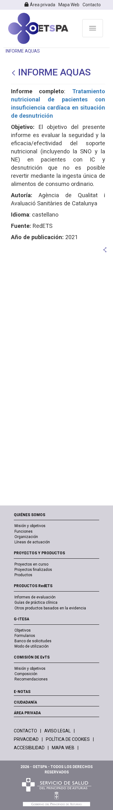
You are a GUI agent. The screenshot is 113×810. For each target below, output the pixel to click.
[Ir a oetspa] (38, 28)
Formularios (24, 635)
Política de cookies (68, 739)
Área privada (42, 4)
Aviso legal (57, 730)
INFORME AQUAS (23, 51)
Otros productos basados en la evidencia (50, 608)
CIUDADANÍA (25, 702)
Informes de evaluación (35, 597)
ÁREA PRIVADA (27, 713)
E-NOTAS (22, 692)
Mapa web (63, 747)
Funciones (23, 531)
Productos (23, 575)
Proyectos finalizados (33, 569)
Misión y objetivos (30, 526)
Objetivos (22, 630)
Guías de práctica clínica (35, 602)
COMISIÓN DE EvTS (32, 657)
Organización (26, 537)
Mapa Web (68, 4)
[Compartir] (105, 250)
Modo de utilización (31, 646)
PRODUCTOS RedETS (33, 586)
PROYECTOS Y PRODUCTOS (39, 553)
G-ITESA (21, 619)
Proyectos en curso (31, 564)
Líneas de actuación (32, 542)
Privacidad (26, 739)
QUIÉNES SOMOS (29, 515)
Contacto (92, 4)
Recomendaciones (31, 679)
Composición (25, 674)
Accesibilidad (29, 747)
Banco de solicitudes (32, 641)
